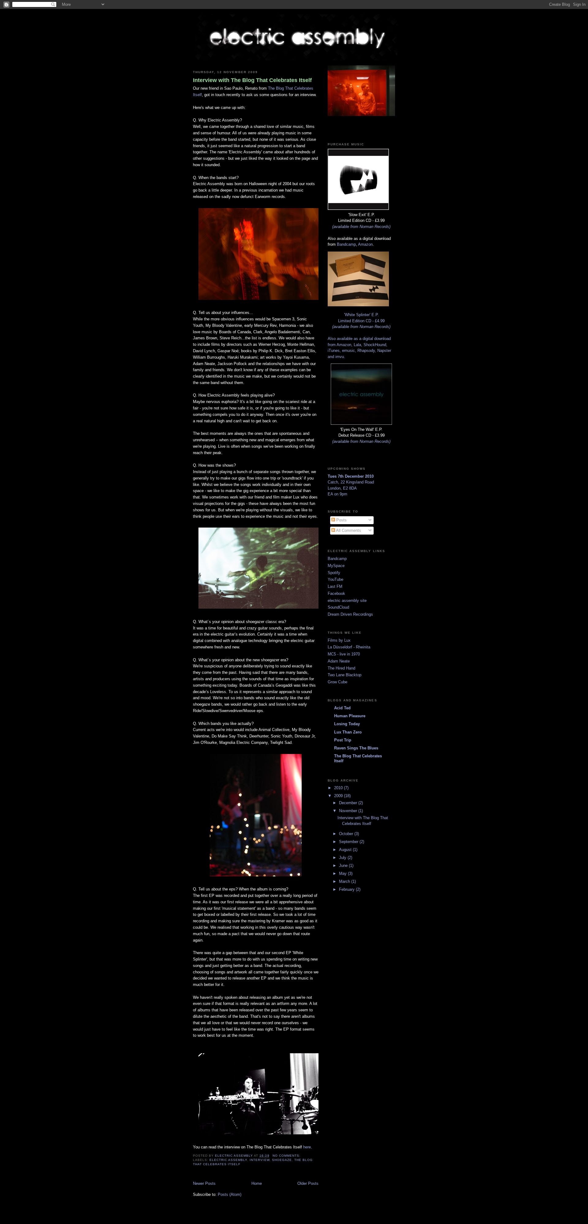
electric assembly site (347, 600)
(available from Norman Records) (361, 226)
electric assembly (228, 1160)
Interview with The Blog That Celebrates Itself (252, 80)
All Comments (348, 530)
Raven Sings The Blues (356, 748)
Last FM (335, 586)
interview (259, 1160)
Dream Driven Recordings (350, 614)
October (346, 833)
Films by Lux (339, 640)
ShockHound (375, 344)
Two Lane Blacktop (344, 675)
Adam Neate (339, 661)
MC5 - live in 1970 (344, 654)
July (343, 857)
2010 (339, 788)
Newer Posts (204, 1183)
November (348, 810)
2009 (339, 795)
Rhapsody (366, 350)
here (307, 1147)
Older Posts (307, 1183)
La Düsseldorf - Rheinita (349, 647)
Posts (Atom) (229, 1194)
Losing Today (347, 724)
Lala (357, 344)
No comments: (287, 1155)
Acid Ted (342, 708)
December (348, 802)
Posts (341, 520)
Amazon (365, 244)
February (347, 889)
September (349, 841)
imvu (339, 356)
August (346, 849)
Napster (384, 350)
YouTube (335, 579)
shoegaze (282, 1160)
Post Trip (342, 740)
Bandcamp (346, 244)
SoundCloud (338, 607)
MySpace (336, 565)
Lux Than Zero (348, 732)
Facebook (336, 593)
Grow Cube (337, 682)
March (345, 881)
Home (256, 1183)
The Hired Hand (341, 668)
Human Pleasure (349, 716)
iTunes (334, 350)
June (344, 865)
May (343, 873)
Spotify (334, 572)
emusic (348, 350)
